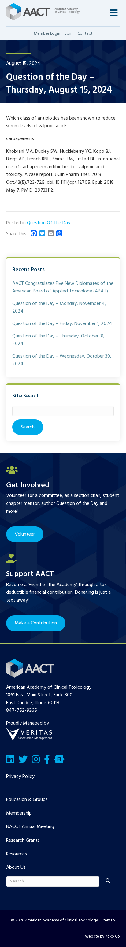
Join (68, 33)
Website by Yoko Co (102, 936)
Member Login (47, 33)
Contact (85, 33)
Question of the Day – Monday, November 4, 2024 (59, 308)
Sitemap (108, 920)
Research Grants (23, 840)
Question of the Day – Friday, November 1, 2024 (62, 324)
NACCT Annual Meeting (30, 827)
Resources (16, 854)
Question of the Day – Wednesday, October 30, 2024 (61, 360)
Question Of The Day (48, 223)
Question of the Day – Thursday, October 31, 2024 (58, 340)
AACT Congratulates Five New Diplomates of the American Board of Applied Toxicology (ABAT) (62, 287)
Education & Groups (27, 800)
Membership (19, 813)
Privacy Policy (20, 777)
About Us (16, 868)
